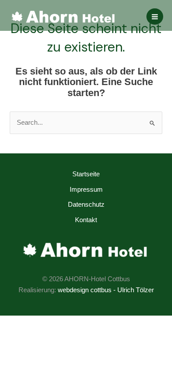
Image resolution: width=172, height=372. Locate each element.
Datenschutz (86, 204)
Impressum (86, 189)
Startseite (86, 174)
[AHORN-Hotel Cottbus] (64, 16)
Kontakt (86, 219)
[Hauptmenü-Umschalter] (154, 16)
